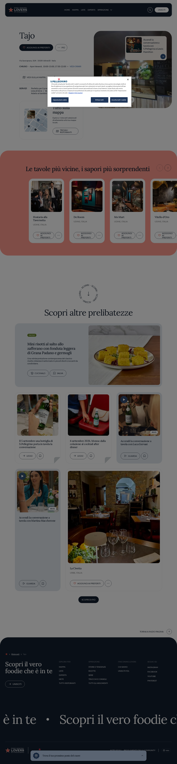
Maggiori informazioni (75, 93)
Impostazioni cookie (60, 100)
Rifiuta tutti (99, 100)
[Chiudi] (128, 79)
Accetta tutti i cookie (119, 100)
